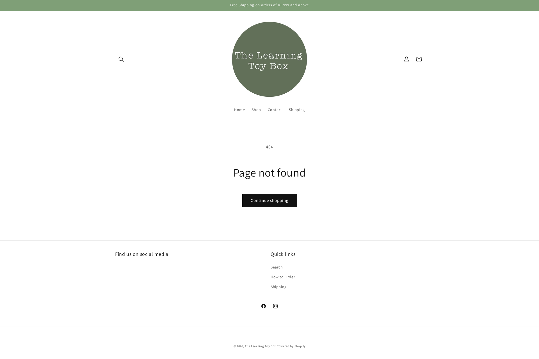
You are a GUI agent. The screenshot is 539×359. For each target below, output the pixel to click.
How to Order (283, 276)
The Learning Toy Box (260, 346)
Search (277, 266)
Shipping (279, 286)
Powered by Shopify (291, 346)
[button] (121, 59)
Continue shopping (270, 200)
